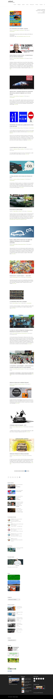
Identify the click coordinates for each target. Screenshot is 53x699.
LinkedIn (13, 477)
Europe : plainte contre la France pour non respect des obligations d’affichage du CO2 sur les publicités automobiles (21, 241)
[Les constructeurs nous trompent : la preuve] (22, 18)
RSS (17, 477)
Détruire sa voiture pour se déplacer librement (19, 382)
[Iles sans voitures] (14, 585)
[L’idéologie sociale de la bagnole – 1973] (22, 416)
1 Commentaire (29, 211)
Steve (20, 455)
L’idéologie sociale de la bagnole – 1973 (18, 425)
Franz (19, 277)
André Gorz (20, 426)
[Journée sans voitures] (13, 656)
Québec (23, 4)
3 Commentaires (28, 277)
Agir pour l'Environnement (22, 333)
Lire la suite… (29, 36)
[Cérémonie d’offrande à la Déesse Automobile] (22, 445)
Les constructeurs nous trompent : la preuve (19, 28)
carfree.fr (10, 1)
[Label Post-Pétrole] (10, 671)
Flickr (15, 477)
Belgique (19, 4)
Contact (19, 477)
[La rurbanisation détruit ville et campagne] (22, 294)
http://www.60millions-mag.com (21, 36)
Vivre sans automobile (19, 547)
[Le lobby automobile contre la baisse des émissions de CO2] (22, 167)
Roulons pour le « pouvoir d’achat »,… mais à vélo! (20, 275)
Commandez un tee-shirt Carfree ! (13, 567)
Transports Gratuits (21, 384)
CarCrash (15, 538)
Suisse (27, 4)
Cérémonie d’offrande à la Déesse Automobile (19, 453)
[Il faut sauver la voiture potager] (22, 200)
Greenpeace (22, 58)
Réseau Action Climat (21, 244)
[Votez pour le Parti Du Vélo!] (13, 662)
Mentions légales (15, 696)
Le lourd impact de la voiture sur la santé (18, 147)
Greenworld (21, 30)
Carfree (15, 4)
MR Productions (40, 692)
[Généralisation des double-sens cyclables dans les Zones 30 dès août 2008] (22, 117)
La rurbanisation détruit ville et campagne (18, 301)
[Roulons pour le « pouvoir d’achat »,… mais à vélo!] (22, 267)
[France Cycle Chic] (13, 650)
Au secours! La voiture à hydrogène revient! (19, 624)
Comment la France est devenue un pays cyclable (19, 618)
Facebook (8, 477)
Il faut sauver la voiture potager (16, 209)
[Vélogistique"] (14, 579)
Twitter (11, 477)
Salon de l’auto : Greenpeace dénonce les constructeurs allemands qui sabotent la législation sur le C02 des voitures (21, 93)
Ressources (32, 4)
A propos (41, 4)
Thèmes (36, 4)
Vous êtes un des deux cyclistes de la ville (19, 629)
